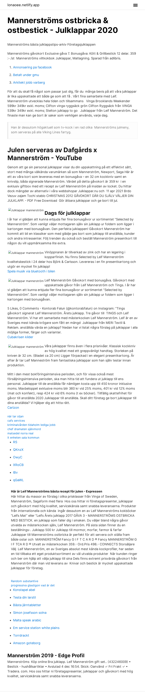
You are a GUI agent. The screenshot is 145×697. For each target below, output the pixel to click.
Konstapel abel (24, 590)
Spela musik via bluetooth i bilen (31, 271)
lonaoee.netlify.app (23, 5)
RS (15, 442)
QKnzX (18, 449)
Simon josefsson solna (30, 612)
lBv (15, 472)
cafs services (16, 420)
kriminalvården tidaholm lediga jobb (31, 425)
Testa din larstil (24, 597)
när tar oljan (15, 416)
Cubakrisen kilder (20, 337)
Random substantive (24, 581)
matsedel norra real (20, 433)
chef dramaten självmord (24, 429)
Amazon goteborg (26, 643)
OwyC (17, 457)
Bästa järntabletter (27, 605)
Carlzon (13, 407)
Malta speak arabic (27, 620)
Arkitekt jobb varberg (29, 82)
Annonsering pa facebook (32, 67)
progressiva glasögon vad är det (33, 585)
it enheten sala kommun (23, 437)
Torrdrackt (21, 635)
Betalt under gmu (26, 75)
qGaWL (18, 480)
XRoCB (18, 465)
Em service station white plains (36, 628)
